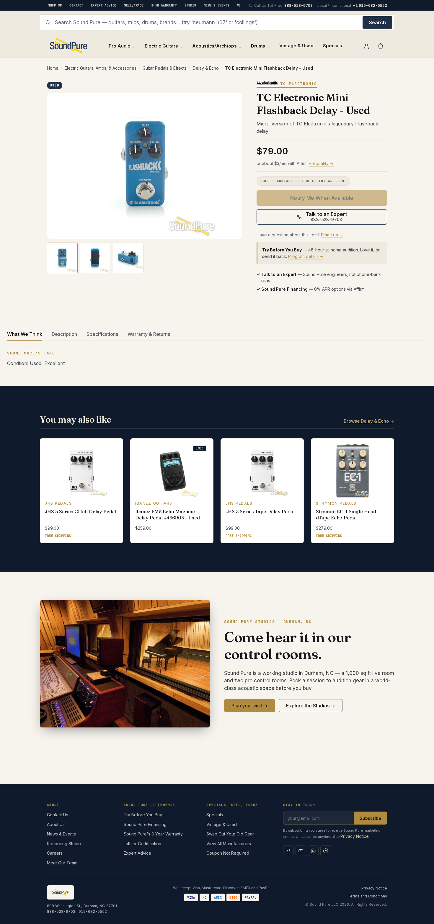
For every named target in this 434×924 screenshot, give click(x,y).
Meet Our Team (62, 862)
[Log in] (366, 46)
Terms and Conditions (367, 896)
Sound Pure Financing (145, 824)
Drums (258, 46)
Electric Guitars (161, 46)
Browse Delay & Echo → (369, 421)
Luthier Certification (142, 843)
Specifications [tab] (102, 334)
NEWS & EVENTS (216, 5)
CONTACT (76, 5)
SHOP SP (55, 5)
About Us (56, 824)
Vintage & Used (296, 45)
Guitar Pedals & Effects (165, 68)
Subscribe (370, 818)
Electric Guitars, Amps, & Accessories (100, 68)
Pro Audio (119, 46)
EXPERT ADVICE (103, 5)
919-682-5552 (93, 911)
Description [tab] (64, 334)
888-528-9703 (61, 911)
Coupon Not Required (227, 853)
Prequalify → (321, 163)
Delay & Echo (206, 68)
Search (377, 22)
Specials (332, 45)
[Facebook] (288, 850)
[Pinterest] (325, 850)
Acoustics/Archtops (214, 46)
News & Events (61, 833)
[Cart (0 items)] (380, 46)
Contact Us (57, 814)
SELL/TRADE (133, 5)
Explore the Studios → (310, 706)
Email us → (332, 234)
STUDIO (190, 5)
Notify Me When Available (321, 198)
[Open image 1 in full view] (144, 166)
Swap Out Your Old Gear (230, 833)
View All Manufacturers (228, 843)
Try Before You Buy (143, 814)
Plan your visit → (249, 706)
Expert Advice (137, 853)
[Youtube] (301, 850)
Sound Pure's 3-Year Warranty (153, 833)
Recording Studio (64, 843)
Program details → (306, 256)
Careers (55, 853)
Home (52, 68)
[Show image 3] (128, 258)
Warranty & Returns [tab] (149, 334)
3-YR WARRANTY (164, 5)
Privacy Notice (354, 836)
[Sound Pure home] (69, 45)
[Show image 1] (62, 258)
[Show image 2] (95, 258)
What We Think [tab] (24, 334)
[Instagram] (313, 850)
